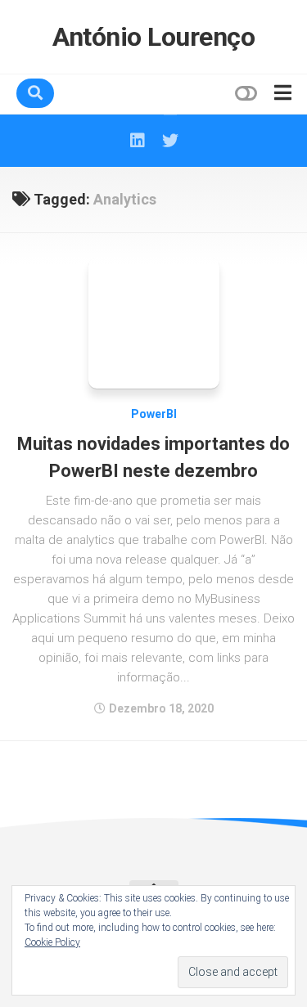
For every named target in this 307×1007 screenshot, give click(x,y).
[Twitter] (170, 141)
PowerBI (154, 413)
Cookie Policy (52, 942)
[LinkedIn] (137, 141)
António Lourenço (153, 36)
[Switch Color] (245, 93)
